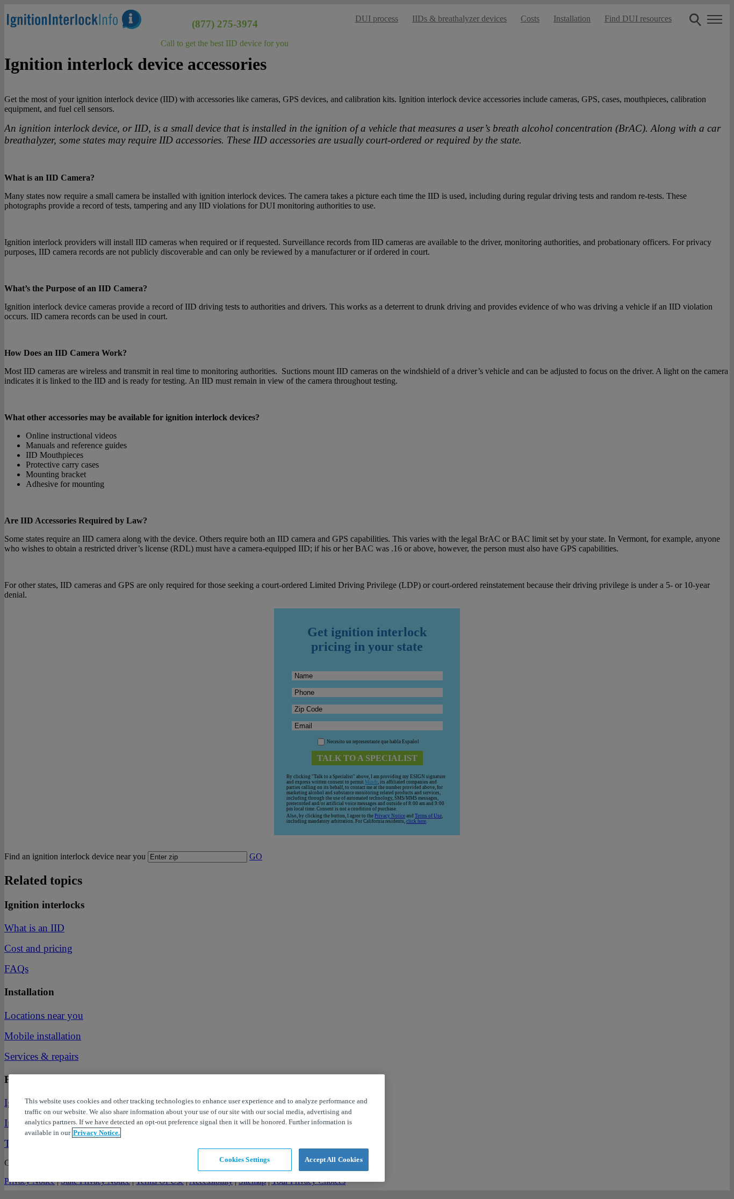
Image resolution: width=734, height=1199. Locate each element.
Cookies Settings (244, 1159)
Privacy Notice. (96, 1133)
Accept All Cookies (333, 1159)
